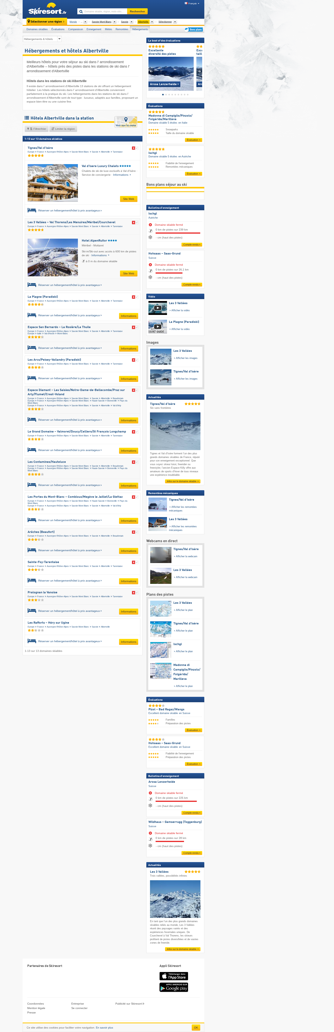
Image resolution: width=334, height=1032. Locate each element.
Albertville (105, 152)
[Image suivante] (199, 71)
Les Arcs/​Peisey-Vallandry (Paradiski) (54, 359)
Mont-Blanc (62, 333)
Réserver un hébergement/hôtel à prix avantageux (68, 210)
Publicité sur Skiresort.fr (129, 1003)
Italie (39, 333)
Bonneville (112, 400)
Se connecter (79, 1008)
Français (192, 3)
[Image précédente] (151, 71)
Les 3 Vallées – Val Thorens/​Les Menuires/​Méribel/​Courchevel (71, 222)
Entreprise (77, 1003)
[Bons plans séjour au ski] (193, 29)
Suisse (152, 257)
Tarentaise (118, 152)
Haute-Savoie (98, 400)
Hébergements (140, 29)
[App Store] (173, 980)
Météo (108, 29)
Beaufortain (118, 398)
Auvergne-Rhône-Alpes (58, 152)
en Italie (182, 122)
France (40, 152)
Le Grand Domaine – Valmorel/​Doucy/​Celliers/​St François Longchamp (77, 431)
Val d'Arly (117, 405)
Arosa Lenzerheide (161, 782)
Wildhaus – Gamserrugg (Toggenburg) (175, 822)
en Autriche (184, 156)
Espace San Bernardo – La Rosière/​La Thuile (59, 327)
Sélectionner (165, 21)
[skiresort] (48, 9)
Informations (121, 174)
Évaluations (58, 29)
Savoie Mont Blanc (80, 152)
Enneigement (94, 29)
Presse (31, 1012)
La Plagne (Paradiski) (43, 296)
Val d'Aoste (49, 333)
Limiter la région (64, 128)
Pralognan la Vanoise (42, 592)
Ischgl (152, 213)
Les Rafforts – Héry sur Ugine (48, 622)
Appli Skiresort (170, 966)
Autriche (153, 217)
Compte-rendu (191, 244)
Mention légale (36, 1008)
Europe (31, 152)
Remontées (122, 29)
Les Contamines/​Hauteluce (47, 462)
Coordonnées (35, 1003)
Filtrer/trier (39, 128)
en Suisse (184, 713)
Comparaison (75, 29)
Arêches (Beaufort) (41, 532)
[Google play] (173, 991)
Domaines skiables (37, 29)
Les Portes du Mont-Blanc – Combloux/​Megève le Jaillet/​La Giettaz (75, 497)
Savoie (95, 152)
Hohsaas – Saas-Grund (164, 253)
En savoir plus (104, 1027)
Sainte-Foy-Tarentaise (43, 562)
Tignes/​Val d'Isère (40, 148)
